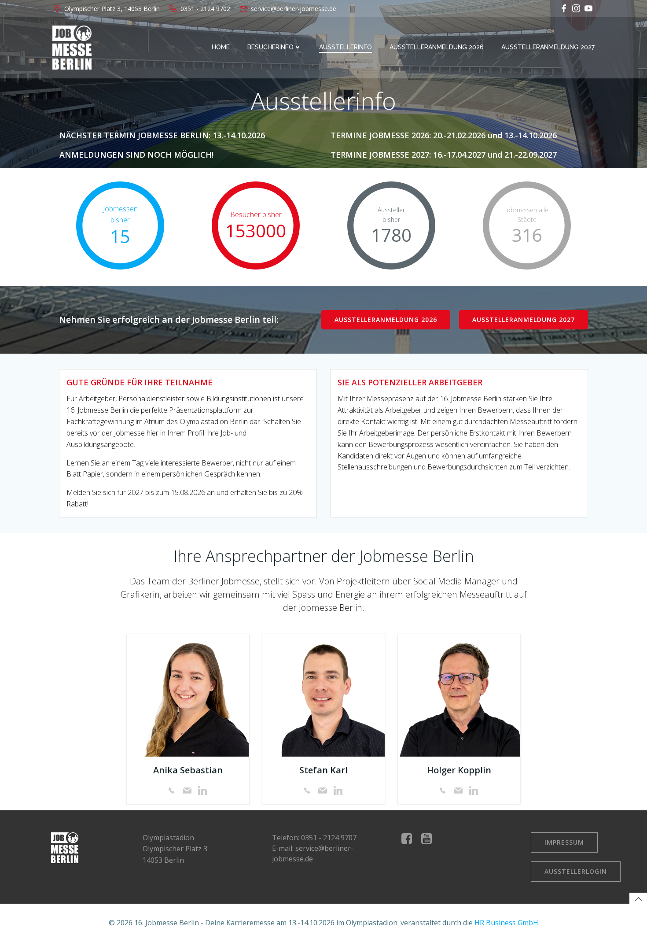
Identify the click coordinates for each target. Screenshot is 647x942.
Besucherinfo (270, 47)
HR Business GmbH (506, 922)
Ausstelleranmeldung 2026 (437, 47)
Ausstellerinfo (345, 47)
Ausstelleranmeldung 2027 (548, 47)
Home (221, 47)
